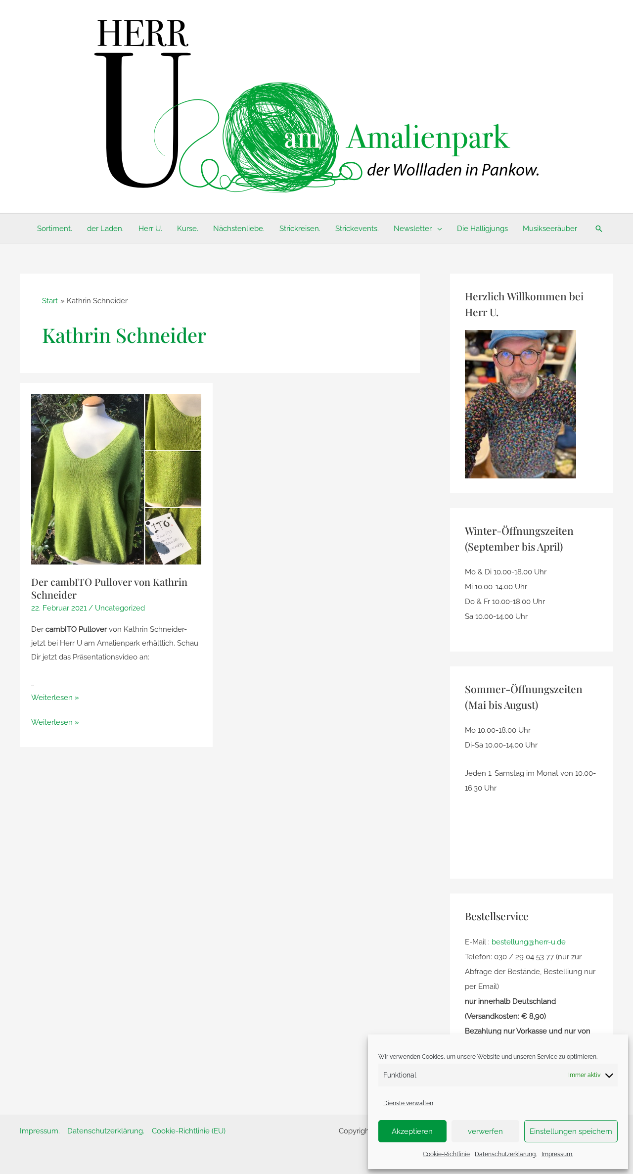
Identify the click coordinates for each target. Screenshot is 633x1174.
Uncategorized (120, 608)
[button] (437, 228)
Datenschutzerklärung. (506, 1154)
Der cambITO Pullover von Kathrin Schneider (109, 588)
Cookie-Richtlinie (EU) (189, 1131)
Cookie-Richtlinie (446, 1154)
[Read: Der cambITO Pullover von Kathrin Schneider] (116, 478)
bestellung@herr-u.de (529, 942)
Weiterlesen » (55, 697)
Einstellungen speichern (571, 1131)
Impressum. (557, 1154)
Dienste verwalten (408, 1103)
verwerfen (485, 1131)
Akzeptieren (412, 1131)
